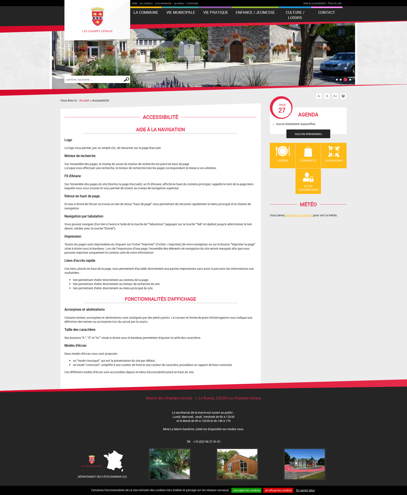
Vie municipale (180, 12)
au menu (179, 3)
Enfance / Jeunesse (255, 12)
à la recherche (163, 3)
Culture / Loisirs (295, 15)
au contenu (146, 3)
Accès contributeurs (308, 187)
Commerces (308, 160)
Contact (326, 12)
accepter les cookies (299, 215)
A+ (335, 96)
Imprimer (346, 96)
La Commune (146, 12)
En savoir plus (305, 490)
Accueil (84, 100)
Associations (334, 160)
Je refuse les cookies (278, 490)
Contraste (192, 3)
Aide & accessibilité (314, 3)
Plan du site (334, 3)
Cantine (282, 160)
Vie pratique (215, 12)
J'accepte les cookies (246, 490)
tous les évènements (308, 134)
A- (319, 96)
